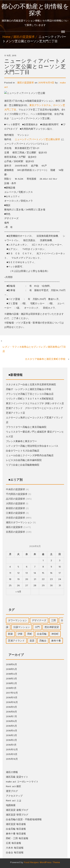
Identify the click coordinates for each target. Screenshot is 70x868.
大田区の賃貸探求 (15, 503)
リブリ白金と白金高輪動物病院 (22, 465)
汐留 (20, 634)
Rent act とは (13, 800)
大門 (37, 627)
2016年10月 (12, 702)
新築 (10, 634)
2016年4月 (11, 730)
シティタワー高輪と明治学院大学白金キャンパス (32, 446)
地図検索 (10, 805)
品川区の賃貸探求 (15, 499)
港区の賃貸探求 (24, 37)
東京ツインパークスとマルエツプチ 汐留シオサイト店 (35, 403)
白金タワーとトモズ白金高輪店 (22, 450)
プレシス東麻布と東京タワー (21, 441)
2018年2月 (11, 683)
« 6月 (18, 591)
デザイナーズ (39, 620)
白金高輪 (42, 634)
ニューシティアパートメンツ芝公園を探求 (37, 139)
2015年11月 (11, 754)
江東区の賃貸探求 (15, 513)
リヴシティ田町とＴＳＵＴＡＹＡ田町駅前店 (30, 398)
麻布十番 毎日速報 (16, 833)
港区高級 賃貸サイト (17, 777)
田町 (29, 634)
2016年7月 (11, 716)
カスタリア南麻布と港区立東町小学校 (45, 359)
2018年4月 (11, 674)
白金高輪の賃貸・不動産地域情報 (24, 819)
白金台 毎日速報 (14, 852)
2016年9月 (11, 707)
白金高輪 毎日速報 (16, 829)
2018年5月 (11, 669)
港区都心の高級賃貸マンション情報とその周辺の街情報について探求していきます (35, 15)
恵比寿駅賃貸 (52, 627)
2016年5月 (11, 726)
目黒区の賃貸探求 (15, 532)
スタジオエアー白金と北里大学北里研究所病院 (31, 384)
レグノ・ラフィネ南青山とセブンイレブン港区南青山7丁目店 (34, 349)
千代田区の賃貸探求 (16, 494)
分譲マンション (21, 627)
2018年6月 (11, 664)
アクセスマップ (14, 796)
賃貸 (32, 640)
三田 (53, 620)
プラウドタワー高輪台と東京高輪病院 (26, 427)
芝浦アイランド (16, 640)
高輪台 (42, 640)
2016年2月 (11, 740)
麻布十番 (56, 640)
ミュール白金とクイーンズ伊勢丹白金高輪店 (30, 455)
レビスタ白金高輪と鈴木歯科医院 (24, 460)
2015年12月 (12, 749)
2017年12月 (12, 693)
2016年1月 (11, 745)
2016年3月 (11, 735)
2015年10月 (12, 759)
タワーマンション (17, 620)
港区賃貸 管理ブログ (17, 815)
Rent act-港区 (13, 786)
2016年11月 (11, 697)
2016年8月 (11, 712)
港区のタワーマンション (19, 522)
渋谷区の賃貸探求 (15, 518)
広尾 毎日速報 (13, 843)
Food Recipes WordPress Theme (42, 862)
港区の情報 (12, 772)
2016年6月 (11, 721)
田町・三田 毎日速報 (17, 838)
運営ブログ (12, 791)
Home (6, 37)
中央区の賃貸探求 (15, 489)
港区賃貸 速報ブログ (17, 810)
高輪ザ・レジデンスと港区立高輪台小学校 (28, 389)
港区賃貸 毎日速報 (16, 824)
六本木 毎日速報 (14, 848)
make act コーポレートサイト (22, 781)
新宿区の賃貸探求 (15, 508)
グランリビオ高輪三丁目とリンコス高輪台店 (30, 394)
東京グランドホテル (40, 105)
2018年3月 (11, 678)
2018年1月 (11, 688)
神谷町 (55, 634)
